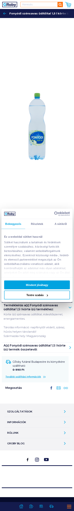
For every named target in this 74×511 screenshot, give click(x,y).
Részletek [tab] (37, 223)
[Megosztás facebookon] (51, 390)
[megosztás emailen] (57, 390)
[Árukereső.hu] (37, 475)
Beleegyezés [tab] (13, 223)
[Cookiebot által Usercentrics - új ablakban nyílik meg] (54, 214)
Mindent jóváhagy (37, 284)
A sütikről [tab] (61, 223)
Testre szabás (35, 295)
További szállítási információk (23, 376)
